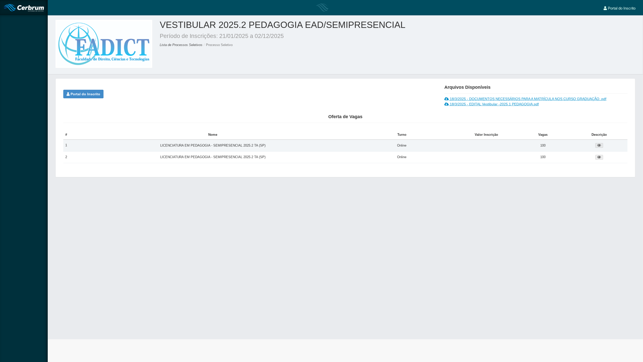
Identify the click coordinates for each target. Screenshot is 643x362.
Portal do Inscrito (85, 94)
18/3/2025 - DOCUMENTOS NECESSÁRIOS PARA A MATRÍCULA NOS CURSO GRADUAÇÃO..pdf (527, 99)
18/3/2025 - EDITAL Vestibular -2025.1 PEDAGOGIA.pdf (494, 104)
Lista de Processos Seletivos (181, 45)
